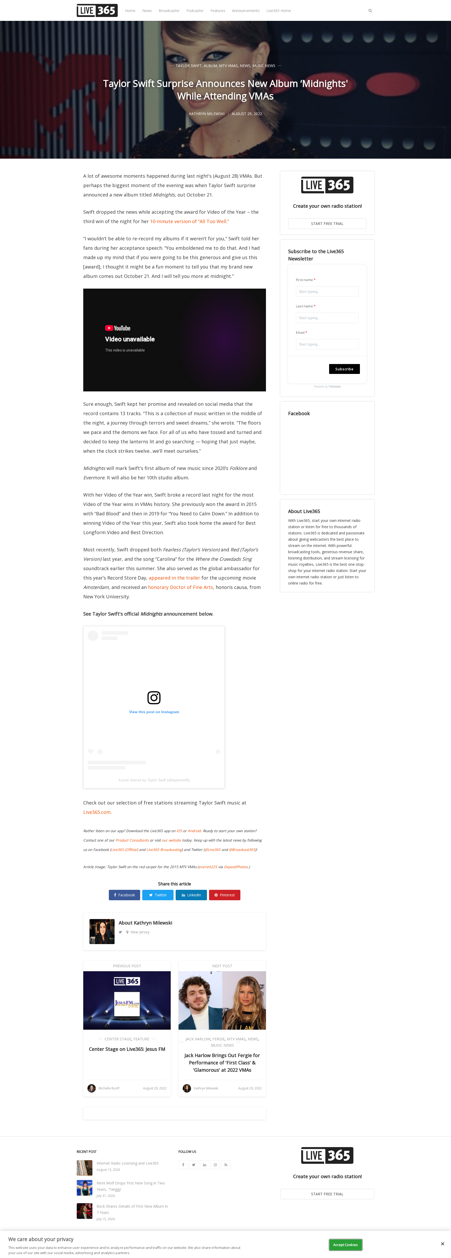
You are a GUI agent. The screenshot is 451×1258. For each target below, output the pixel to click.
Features (217, 10)
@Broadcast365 (242, 849)
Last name (304, 306)
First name (304, 279)
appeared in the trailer (174, 578)
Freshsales (335, 386)
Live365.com (97, 812)
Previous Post (127, 965)
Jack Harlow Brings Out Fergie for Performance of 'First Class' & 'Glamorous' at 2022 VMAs (222, 1062)
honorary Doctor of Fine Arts (180, 587)
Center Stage (118, 1038)
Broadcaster (169, 10)
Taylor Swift (189, 65)
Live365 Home (278, 10)
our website (171, 840)
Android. (195, 830)
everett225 (208, 866)
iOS (179, 830)
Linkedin (194, 894)
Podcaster (195, 10)
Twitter (161, 894)
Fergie (218, 1038)
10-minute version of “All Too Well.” (189, 221)
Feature (141, 1038)
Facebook (126, 894)
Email (300, 332)
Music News (263, 65)
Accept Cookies (345, 1244)
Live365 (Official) (124, 849)
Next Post (222, 965)
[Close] (442, 1244)
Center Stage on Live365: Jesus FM (127, 1049)
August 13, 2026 (108, 1169)
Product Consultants (132, 840)
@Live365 (213, 849)
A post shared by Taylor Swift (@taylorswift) (154, 780)
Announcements (246, 10)
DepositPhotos (236, 866)
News (147, 10)
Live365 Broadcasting (164, 849)
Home (130, 10)
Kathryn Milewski (153, 923)
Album (210, 65)
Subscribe (344, 369)
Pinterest (227, 894)
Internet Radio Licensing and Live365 (128, 1163)
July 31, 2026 (106, 1196)
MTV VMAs (228, 65)
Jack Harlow (198, 1038)
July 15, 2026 (106, 1219)
